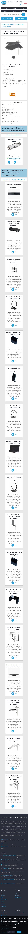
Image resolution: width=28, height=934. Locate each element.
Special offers (4, 899)
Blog (23, 8)
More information (11, 932)
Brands (5, 11)
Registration (17, 893)
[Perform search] (23, 14)
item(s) (22, 18)
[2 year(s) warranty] (12, 93)
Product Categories (7, 18)
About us (14, 11)
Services (14, 8)
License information (13, 883)
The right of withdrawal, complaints (13, 868)
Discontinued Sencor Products (14, 179)
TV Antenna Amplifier (14, 135)
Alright (19, 932)
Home (5, 8)
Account (17, 895)
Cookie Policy (14, 923)
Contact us (22, 11)
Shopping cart (18, 897)
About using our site (8, 844)
